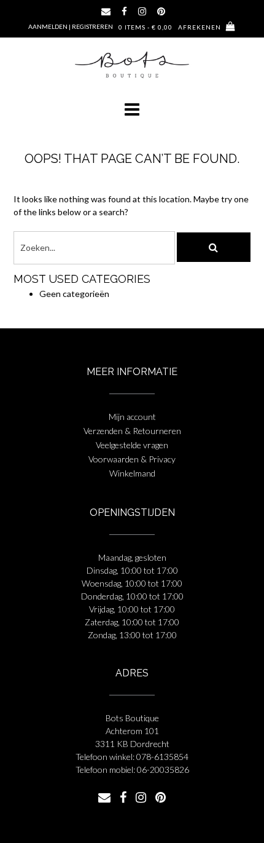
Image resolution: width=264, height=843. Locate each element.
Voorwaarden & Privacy (132, 459)
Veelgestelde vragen (132, 445)
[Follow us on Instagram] (142, 11)
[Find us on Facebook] (124, 11)
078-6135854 (162, 756)
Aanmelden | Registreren (70, 26)
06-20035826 (163, 769)
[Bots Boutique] (132, 64)
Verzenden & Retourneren (132, 430)
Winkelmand (132, 473)
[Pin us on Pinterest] (161, 11)
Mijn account (132, 416)
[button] (132, 109)
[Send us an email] (106, 11)
